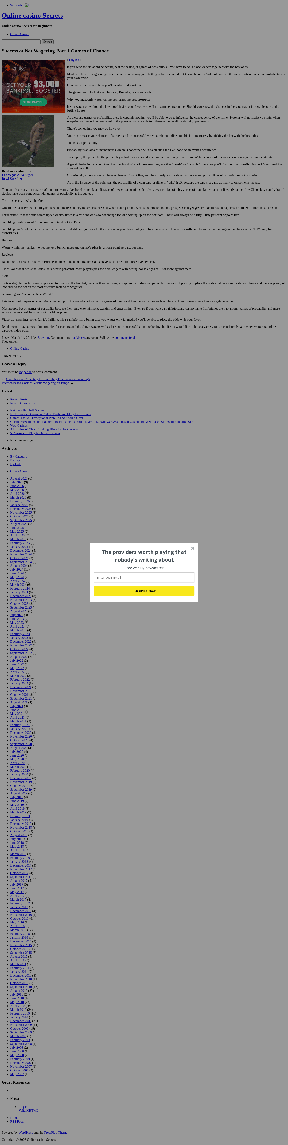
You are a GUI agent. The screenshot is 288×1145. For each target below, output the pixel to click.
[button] (144, 556)
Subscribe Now (144, 591)
